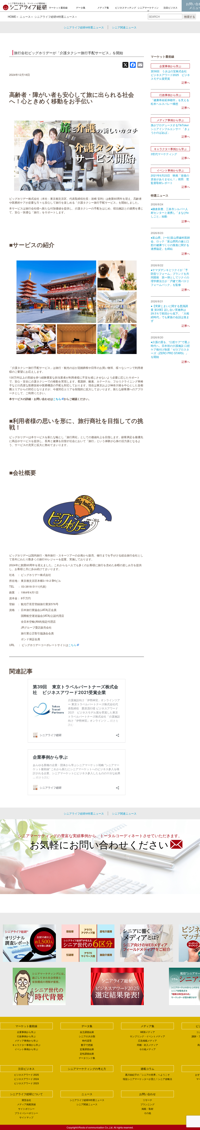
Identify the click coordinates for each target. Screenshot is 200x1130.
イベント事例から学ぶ (26, 1049)
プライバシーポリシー (26, 1113)
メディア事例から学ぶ (26, 1040)
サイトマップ (26, 1117)
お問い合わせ (147, 1094)
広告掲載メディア (147, 1040)
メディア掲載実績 (26, 1104)
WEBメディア (147, 1032)
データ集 (80, 7)
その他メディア (147, 1049)
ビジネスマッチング (125, 7)
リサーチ (147, 1100)
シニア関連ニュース (124, 27)
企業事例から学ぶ (26, 1032)
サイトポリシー (26, 1108)
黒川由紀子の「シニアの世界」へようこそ (147, 1074)
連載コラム (147, 1069)
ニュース (25, 17)
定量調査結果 (87, 1049)
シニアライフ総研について (26, 1094)
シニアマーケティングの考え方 (148, 11)
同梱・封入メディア (147, 1044)
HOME (12, 17)
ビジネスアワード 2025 (26, 1074)
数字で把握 (87, 1044)
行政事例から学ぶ (26, 1036)
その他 (147, 1113)
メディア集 (103, 7)
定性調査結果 (87, 1053)
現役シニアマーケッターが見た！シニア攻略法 (147, 1079)
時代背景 (87, 1040)
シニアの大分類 (87, 1036)
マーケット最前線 (58, 7)
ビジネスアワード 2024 (26, 1079)
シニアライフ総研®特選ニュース (54, 17)
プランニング (147, 1104)
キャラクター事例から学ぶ (26, 1044)
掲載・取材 (147, 1108)
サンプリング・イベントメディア (147, 1036)
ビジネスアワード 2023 (26, 1083)
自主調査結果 (87, 1032)
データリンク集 (87, 1057)
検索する (189, 17)
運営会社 (26, 1100)
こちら (72, 645)
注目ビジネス (170, 7)
